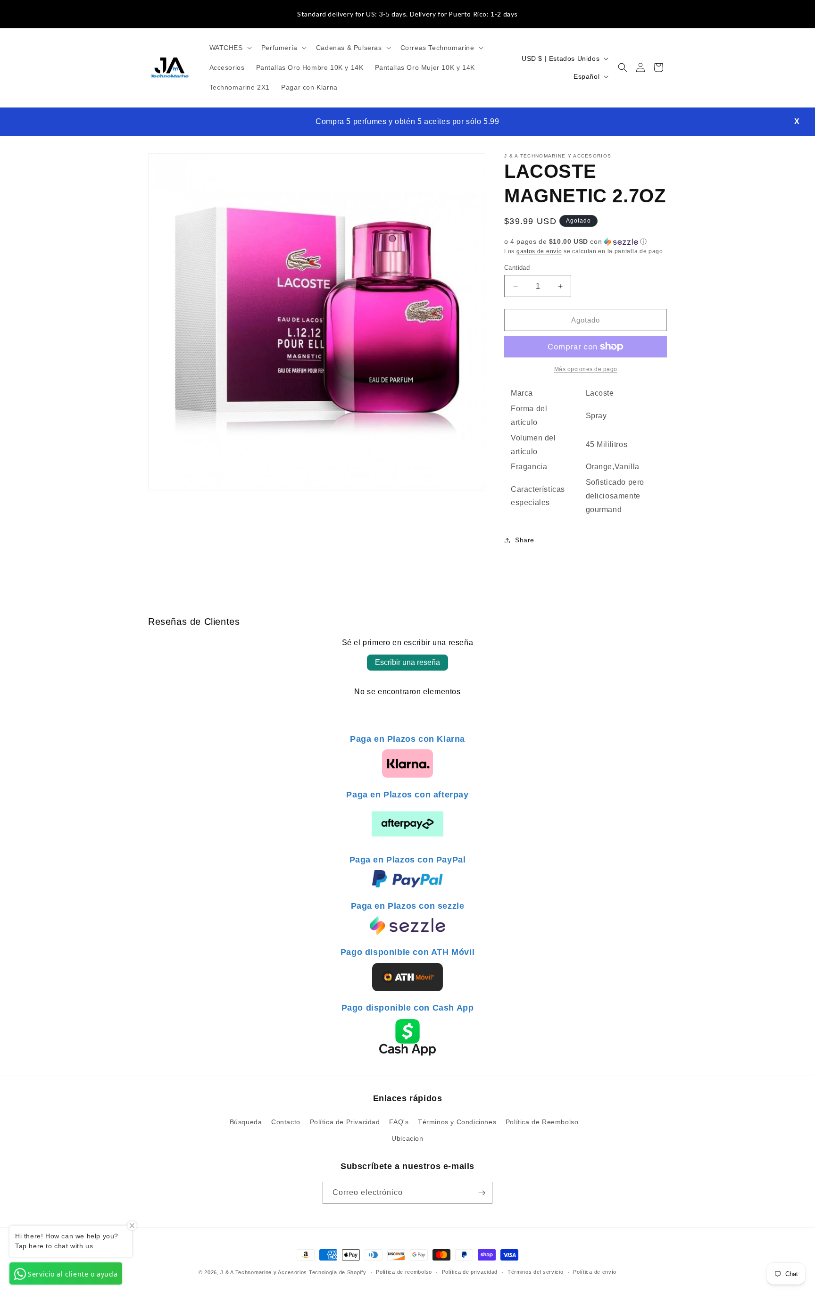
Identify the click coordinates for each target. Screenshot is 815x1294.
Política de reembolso (404, 1272)
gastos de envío (539, 251)
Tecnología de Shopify (337, 1272)
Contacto (285, 1122)
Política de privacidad (470, 1272)
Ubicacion (407, 1138)
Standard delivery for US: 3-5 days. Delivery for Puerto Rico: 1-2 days (407, 14)
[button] (230, 48)
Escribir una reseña (407, 662)
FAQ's (398, 1122)
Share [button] (524, 540)
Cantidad (517, 267)
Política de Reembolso (542, 1122)
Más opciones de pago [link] (585, 369)
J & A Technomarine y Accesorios (264, 1272)
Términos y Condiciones (457, 1122)
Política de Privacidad (345, 1122)
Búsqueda (246, 1122)
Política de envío (594, 1272)
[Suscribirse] (481, 1193)
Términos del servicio (535, 1272)
